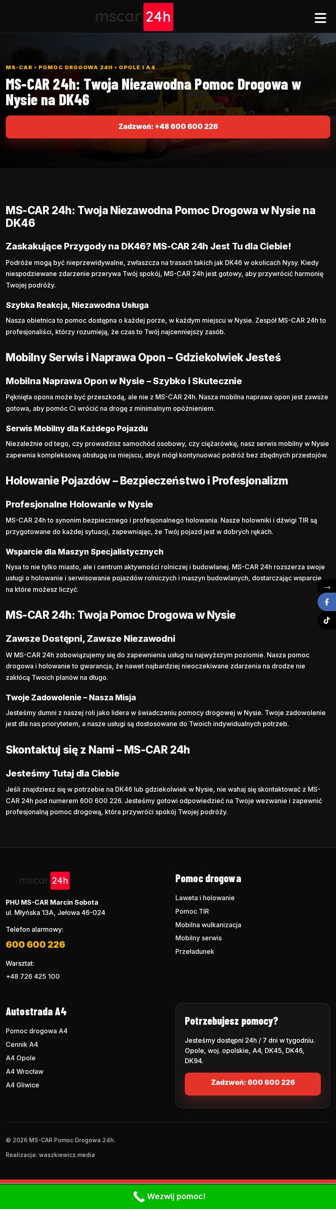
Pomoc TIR (192, 911)
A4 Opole (21, 1058)
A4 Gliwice (22, 1085)
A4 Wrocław (24, 1071)
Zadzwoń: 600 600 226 (253, 1082)
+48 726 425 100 (33, 976)
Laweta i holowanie (205, 898)
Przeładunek (194, 951)
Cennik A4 (22, 1044)
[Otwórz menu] (320, 16)
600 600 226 (35, 944)
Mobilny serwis (198, 938)
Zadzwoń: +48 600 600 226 (168, 126)
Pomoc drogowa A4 (37, 1031)
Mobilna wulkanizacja (208, 925)
